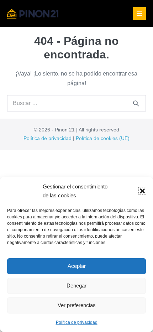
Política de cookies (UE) (103, 138)
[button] (142, 190)
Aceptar (77, 266)
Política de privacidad (76, 322)
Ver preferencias (77, 305)
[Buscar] (136, 103)
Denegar (76, 285)
